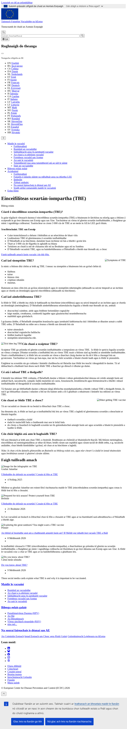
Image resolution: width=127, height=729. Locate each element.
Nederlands (16, 74)
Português (16, 115)
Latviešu (15, 102)
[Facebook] (8, 654)
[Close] (2, 53)
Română (16, 118)
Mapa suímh (13, 682)
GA (6, 39)
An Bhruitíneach (15, 618)
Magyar (15, 91)
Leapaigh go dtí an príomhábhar (17, 2)
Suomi (13, 79)
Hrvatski (16, 132)
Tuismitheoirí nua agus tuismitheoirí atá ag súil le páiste (40, 163)
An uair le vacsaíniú (23, 160)
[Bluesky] (8, 651)
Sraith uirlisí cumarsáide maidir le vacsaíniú (35, 188)
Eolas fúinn (13, 190)
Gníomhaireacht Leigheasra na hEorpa (86, 636)
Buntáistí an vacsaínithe (25, 149)
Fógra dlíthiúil (14, 666)
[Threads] (8, 661)
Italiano (14, 99)
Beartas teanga (14, 674)
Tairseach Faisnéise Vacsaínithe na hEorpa (22, 21)
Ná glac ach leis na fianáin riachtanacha (69, 721)
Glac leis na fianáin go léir (27, 721)
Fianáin (11, 680)
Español (15, 127)
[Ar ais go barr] (3, 694)
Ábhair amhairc (21, 182)
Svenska (15, 129)
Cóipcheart (12, 669)
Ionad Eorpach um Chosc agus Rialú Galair (45, 636)
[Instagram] (8, 657)
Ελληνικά (15, 88)
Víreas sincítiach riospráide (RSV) (24, 621)
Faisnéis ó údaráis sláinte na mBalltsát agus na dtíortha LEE (43, 177)
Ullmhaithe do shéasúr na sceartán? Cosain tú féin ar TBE (29, 474)
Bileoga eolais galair (17, 168)
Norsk (15, 110)
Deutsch (15, 85)
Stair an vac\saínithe (23, 165)
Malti (14, 107)
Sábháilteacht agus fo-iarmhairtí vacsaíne (33, 152)
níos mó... (12, 624)
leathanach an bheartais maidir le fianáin (96, 703)
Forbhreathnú (20, 146)
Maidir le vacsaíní (16, 143)
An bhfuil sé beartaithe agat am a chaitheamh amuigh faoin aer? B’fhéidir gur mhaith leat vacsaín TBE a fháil (54, 533)
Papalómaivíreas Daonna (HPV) (23, 613)
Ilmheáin (18, 179)
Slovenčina (16, 121)
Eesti (13, 77)
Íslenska (14, 93)
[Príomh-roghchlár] (3, 138)
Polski (14, 113)
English (15, 63)
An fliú (10, 616)
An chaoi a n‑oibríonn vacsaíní (29, 154)
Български (17, 66)
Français (15, 82)
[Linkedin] (8, 648)
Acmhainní (12, 171)
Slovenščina (17, 124)
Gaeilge (15, 96)
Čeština (14, 68)
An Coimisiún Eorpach (12, 636)
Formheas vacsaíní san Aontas (28, 157)
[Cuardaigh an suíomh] (3, 32)
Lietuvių (15, 104)
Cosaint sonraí (14, 671)
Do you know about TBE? (14, 565)
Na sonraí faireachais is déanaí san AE (32, 185)
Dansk (15, 71)
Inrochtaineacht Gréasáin (19, 677)
